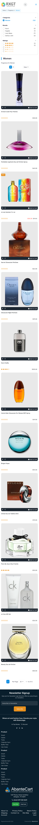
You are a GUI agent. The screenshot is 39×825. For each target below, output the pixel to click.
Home (4, 10)
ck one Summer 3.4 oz (8, 212)
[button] (25, 4)
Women (20, 20)
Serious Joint (20, 35)
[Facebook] (17, 728)
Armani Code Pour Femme (9, 111)
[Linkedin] (22, 728)
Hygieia (20, 31)
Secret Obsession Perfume (9, 262)
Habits (3, 737)
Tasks (3, 740)
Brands (5, 25)
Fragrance (11, 10)
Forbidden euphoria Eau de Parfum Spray (14, 162)
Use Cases (4, 747)
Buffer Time (4, 744)
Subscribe (20, 709)
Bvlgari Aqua (5, 463)
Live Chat (15, 804)
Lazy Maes (20, 33)
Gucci (20, 28)
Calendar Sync (5, 742)
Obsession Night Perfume (9, 312)
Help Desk (23, 804)
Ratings (5, 40)
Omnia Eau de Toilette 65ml (9, 513)
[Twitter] (19, 728)
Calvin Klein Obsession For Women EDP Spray (15, 413)
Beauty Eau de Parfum (8, 664)
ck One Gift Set (6, 614)
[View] (2, 108)
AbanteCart (35, 821)
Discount (25, 724)
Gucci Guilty (5, 363)
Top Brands (16, 724)
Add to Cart (33, 107)
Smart (3, 735)
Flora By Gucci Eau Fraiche (9, 564)
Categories (6, 17)
